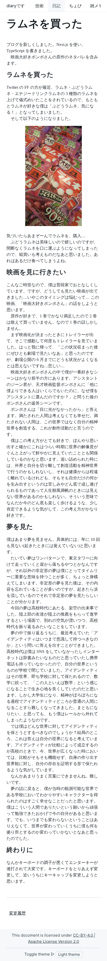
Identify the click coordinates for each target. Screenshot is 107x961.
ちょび (75, 5)
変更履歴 (17, 913)
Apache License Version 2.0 (53, 941)
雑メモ (96, 5)
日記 (56, 5)
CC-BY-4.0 (83, 935)
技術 (39, 5)
